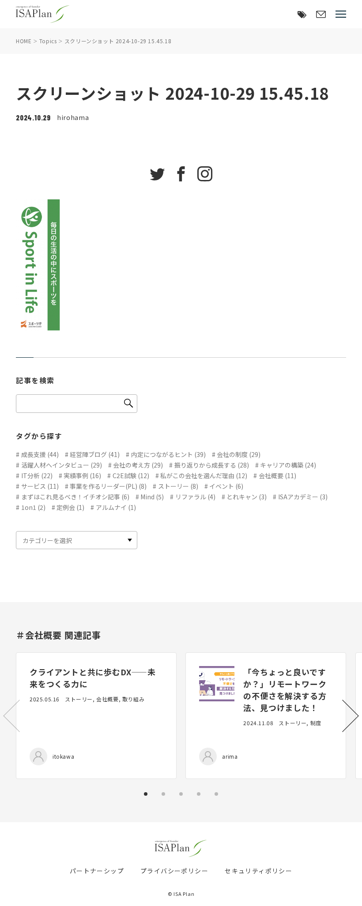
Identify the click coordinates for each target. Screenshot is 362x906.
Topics (48, 41)
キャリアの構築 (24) (288, 464)
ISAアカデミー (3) (303, 496)
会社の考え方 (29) (138, 464)
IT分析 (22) (37, 475)
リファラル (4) (195, 496)
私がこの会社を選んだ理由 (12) (203, 475)
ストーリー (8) (178, 486)
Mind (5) (152, 496)
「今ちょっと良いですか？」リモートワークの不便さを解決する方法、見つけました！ (284, 689)
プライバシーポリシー (174, 870)
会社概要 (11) (277, 475)
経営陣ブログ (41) (95, 454)
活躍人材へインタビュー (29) (61, 464)
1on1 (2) (33, 507)
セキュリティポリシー (258, 870)
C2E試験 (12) (131, 475)
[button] (350, 716)
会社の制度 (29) (238, 454)
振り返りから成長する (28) (211, 464)
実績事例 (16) (82, 475)
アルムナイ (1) (116, 507)
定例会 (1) (70, 507)
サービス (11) (40, 486)
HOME (23, 41)
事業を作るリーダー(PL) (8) (108, 486)
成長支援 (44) (40, 454)
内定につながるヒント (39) (168, 454)
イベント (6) (226, 486)
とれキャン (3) (246, 496)
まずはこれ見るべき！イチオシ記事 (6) (75, 496)
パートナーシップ (97, 870)
